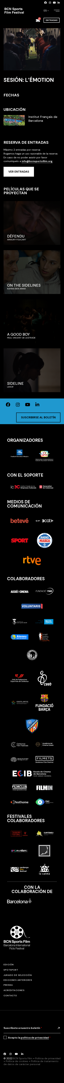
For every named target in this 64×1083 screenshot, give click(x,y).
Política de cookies (17, 1061)
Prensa (8, 985)
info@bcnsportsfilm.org (37, 161)
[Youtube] (54, 2)
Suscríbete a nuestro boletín (23, 1028)
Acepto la (29, 1037)
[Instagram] (50, 2)
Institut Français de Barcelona (42, 119)
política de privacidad (35, 1037)
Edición (9, 964)
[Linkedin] (58, 2)
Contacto (10, 995)
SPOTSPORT (11, 969)
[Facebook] (45, 2)
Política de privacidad (47, 1058)
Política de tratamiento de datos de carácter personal (31, 1063)
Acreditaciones (14, 990)
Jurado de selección (18, 975)
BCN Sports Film (22, 1058)
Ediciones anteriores (18, 980)
